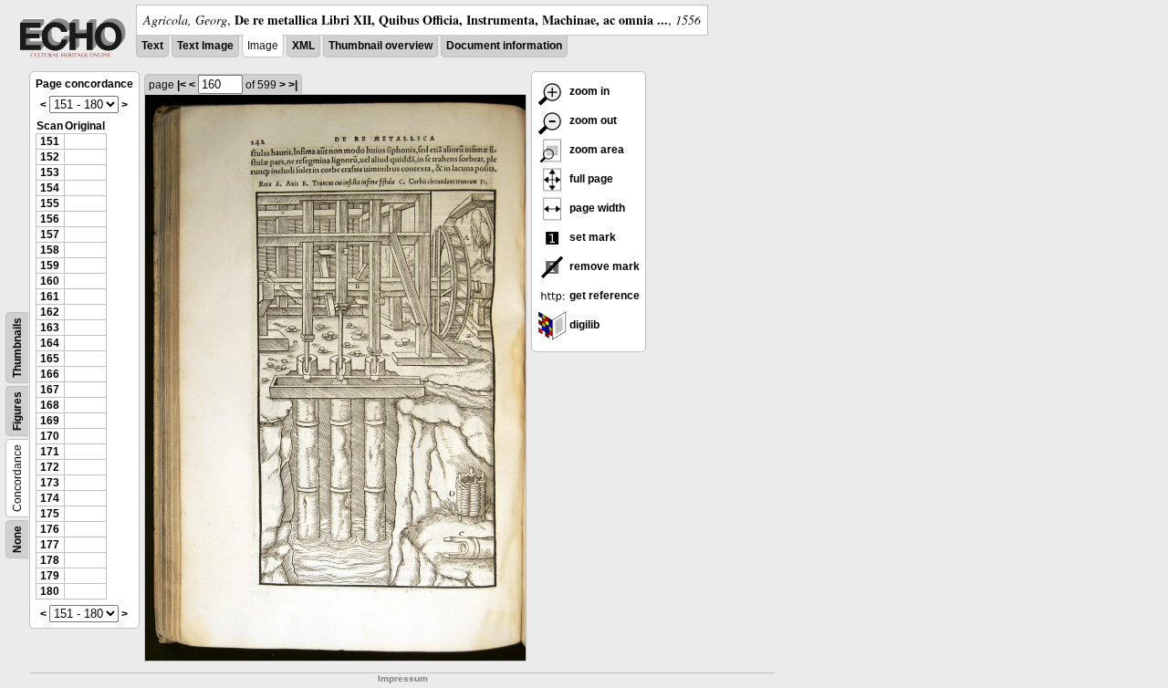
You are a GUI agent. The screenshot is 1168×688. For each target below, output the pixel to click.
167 (49, 389)
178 (49, 560)
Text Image (205, 45)
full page (590, 178)
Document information (504, 45)
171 (49, 451)
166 (49, 374)
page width (596, 208)
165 (49, 358)
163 (49, 327)
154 (49, 188)
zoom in (588, 91)
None (17, 539)
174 (49, 498)
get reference (603, 295)
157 (49, 234)
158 (49, 250)
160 (49, 281)
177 (49, 544)
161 (49, 296)
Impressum (403, 678)
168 (49, 405)
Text (152, 45)
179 (49, 575)
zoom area (595, 149)
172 (49, 467)
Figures (17, 411)
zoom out (592, 120)
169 (49, 420)
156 (49, 219)
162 (49, 312)
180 (49, 591)
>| (292, 84)
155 (49, 203)
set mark (591, 237)
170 (49, 436)
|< (181, 84)
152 (49, 157)
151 (49, 141)
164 (49, 343)
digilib (583, 324)
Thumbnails (17, 348)
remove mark (603, 266)
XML (303, 45)
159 (49, 265)
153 (49, 172)
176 (49, 529)
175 (49, 513)
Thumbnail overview (380, 45)
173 (49, 482)
